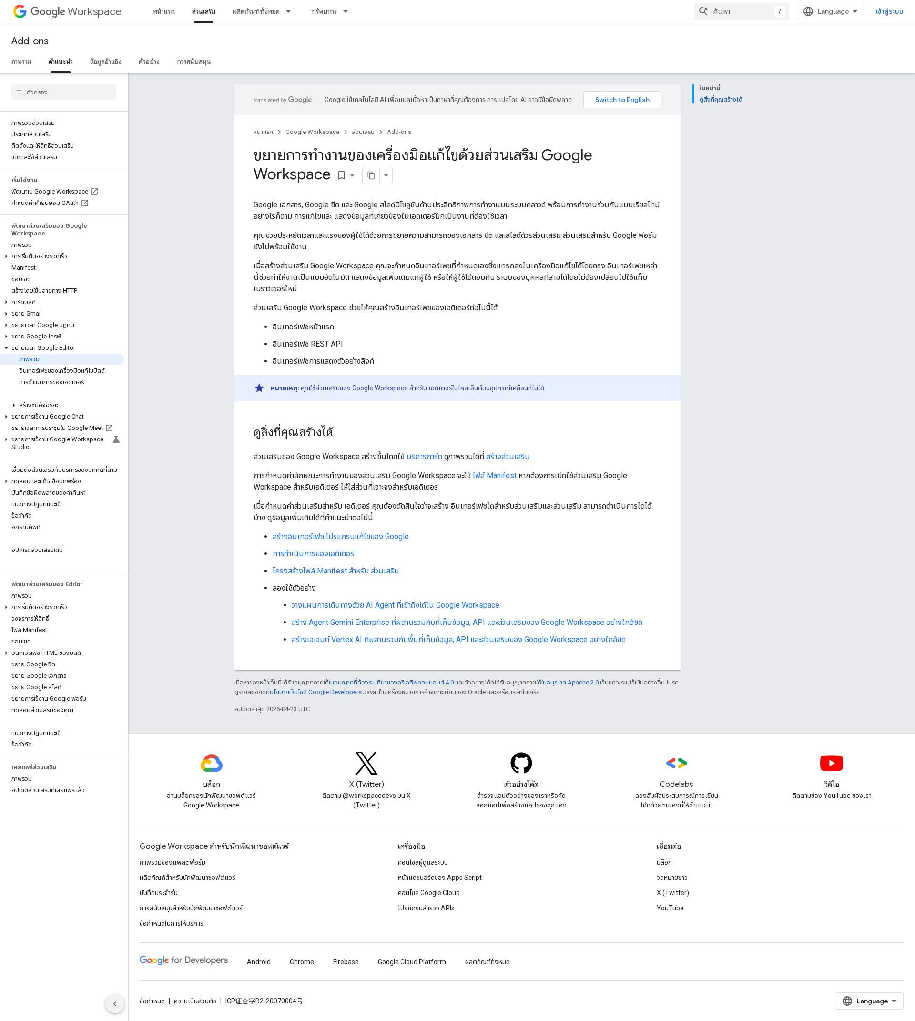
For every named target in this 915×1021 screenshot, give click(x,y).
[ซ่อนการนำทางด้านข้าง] (114, 1003)
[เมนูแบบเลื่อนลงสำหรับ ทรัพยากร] (348, 11)
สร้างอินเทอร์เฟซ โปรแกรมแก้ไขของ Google (341, 536)
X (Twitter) (673, 893)
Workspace (95, 11)
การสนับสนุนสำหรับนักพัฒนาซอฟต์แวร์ (191, 908)
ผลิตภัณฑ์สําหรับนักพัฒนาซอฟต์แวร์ (187, 877)
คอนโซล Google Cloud (429, 893)
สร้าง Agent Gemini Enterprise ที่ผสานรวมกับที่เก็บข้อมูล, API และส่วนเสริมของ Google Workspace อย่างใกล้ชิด (467, 622)
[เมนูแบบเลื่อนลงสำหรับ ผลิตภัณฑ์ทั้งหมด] (291, 11)
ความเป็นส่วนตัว (195, 1001)
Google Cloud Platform (412, 962)
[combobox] (741, 11)
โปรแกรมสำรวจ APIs (426, 908)
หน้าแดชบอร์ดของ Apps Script (440, 877)
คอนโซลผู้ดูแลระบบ (423, 862)
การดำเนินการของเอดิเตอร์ (313, 553)
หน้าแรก (164, 11)
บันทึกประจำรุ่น (159, 893)
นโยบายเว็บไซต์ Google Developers (316, 691)
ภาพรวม (21, 61)
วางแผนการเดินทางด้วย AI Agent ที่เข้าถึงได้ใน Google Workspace (395, 605)
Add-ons (30, 41)
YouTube (670, 908)
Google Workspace (312, 131)
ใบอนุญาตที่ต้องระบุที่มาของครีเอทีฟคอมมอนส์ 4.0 (391, 682)
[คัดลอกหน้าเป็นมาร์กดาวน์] (371, 175)
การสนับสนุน (194, 61)
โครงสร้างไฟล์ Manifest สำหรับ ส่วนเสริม (336, 570)
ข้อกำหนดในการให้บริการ (171, 923)
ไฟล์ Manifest (495, 475)
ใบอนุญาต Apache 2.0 (570, 682)
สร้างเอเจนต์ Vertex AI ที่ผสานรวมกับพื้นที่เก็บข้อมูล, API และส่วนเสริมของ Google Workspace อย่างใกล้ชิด (459, 639)
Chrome (302, 962)
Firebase (346, 962)
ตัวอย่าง (149, 61)
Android (259, 962)
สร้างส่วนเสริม (507, 456)
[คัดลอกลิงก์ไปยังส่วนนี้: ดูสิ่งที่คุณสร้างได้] (342, 433)
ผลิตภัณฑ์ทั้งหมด (256, 11)
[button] (62, 256)
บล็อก (664, 862)
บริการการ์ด (424, 456)
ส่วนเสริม (203, 11)
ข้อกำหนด (152, 1001)
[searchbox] (64, 92)
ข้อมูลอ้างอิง (106, 61)
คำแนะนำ (61, 61)
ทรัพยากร (324, 11)
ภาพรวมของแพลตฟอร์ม (172, 862)
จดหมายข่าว (672, 877)
